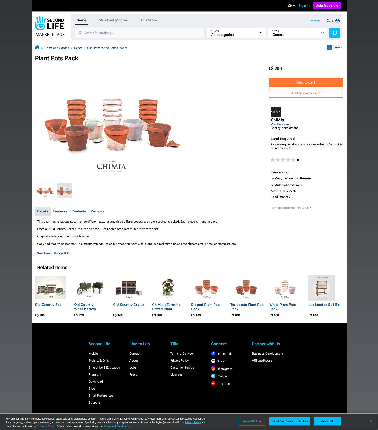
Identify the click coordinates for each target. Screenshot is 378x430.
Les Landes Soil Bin (324, 305)
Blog (92, 388)
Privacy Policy (179, 360)
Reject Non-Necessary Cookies (290, 421)
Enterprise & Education (104, 367)
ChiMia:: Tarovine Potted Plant (166, 307)
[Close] (371, 421)
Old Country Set (48, 305)
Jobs (133, 367)
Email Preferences (101, 395)
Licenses (176, 374)
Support (94, 402)
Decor (78, 48)
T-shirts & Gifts (99, 360)
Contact (135, 353)
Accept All (327, 421)
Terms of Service (181, 353)
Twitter (222, 376)
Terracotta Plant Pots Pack (247, 307)
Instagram (224, 369)
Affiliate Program (263, 360)
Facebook (224, 353)
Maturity (276, 30)
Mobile (93, 353)
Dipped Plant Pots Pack (205, 307)
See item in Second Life (53, 253)
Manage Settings (252, 421)
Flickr (221, 361)
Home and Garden (56, 48)
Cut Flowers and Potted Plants (107, 48)
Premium (95, 374)
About (134, 360)
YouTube (223, 383)
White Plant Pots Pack (282, 307)
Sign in (304, 5)
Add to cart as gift (306, 93)
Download (96, 381)
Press (133, 374)
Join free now (327, 5)
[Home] (37, 47)
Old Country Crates (128, 305)
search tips (315, 20)
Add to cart (306, 82)
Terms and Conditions (117, 426)
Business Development (267, 353)
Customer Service (182, 367)
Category (214, 30)
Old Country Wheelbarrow (85, 307)
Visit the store (280, 124)
